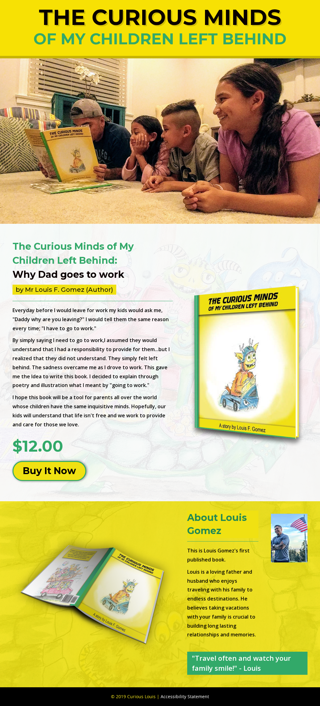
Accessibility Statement (185, 696)
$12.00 (37, 446)
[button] (49, 471)
